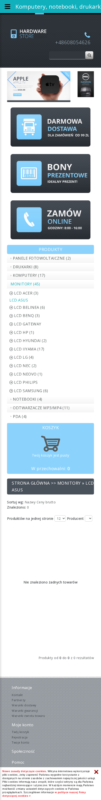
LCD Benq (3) (27, 315)
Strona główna (31, 483)
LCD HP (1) (24, 332)
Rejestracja (20, 737)
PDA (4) (20, 416)
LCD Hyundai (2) (30, 340)
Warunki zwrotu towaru (28, 716)
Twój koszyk (20, 732)
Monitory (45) (25, 284)
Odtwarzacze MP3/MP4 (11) (41, 407)
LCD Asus (18, 300)
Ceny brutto (46, 502)
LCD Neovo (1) (28, 374)
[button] (12, 86)
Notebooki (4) (27, 399)
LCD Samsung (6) (31, 390)
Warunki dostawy (24, 705)
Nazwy (30, 502)
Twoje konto (21, 743)
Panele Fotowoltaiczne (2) (42, 258)
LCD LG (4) (24, 357)
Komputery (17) (29, 275)
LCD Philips (26, 382)
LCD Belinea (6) (29, 307)
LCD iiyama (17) (29, 349)
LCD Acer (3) (26, 293)
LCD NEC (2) (25, 365)
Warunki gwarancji (25, 711)
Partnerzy (19, 700)
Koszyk (50, 427)
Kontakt (17, 695)
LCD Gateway (27, 324)
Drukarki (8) (25, 266)
